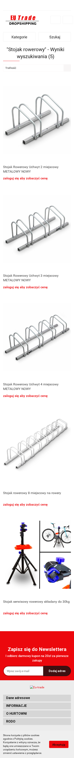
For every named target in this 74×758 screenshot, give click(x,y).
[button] (37, 698)
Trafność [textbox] (10, 67)
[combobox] (37, 68)
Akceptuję (58, 744)
